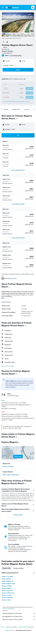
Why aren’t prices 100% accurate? (13, 619)
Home (2, 627)
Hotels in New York (7, 590)
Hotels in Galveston (7, 597)
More (3, 298)
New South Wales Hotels (24, 627)
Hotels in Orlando (7, 586)
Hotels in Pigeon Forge (8, 583)
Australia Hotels (9, 627)
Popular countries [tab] (18, 568)
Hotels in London (7, 595)
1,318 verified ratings (15, 55)
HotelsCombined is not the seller (12, 613)
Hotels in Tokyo (6, 600)
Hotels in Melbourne (7, 581)
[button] (3, 7)
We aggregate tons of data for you (12, 616)
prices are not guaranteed (8, 608)
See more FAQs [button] (18, 515)
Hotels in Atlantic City (8, 593)
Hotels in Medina (6, 588)
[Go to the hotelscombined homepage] (12, 7)
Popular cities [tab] (6, 568)
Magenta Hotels (8, 630)
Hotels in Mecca (6, 579)
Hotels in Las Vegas (7, 576)
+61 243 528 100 (7, 53)
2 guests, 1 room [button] (8, 65)
